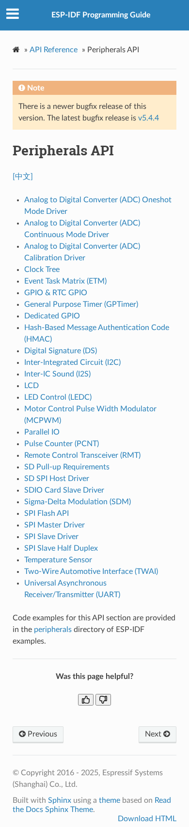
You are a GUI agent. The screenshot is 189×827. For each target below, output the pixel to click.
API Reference (54, 50)
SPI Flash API (46, 513)
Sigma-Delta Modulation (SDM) (77, 502)
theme (109, 800)
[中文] (23, 176)
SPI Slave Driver (51, 537)
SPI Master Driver (54, 525)
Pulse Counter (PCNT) (61, 444)
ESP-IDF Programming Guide (101, 15)
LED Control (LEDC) (58, 397)
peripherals (53, 629)
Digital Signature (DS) (60, 351)
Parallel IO (42, 432)
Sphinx (59, 800)
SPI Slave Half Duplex (61, 548)
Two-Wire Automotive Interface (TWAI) (91, 571)
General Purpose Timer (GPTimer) (81, 304)
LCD (31, 386)
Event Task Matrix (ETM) (65, 281)
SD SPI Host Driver (56, 478)
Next (154, 734)
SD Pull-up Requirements (67, 467)
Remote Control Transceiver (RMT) (82, 455)
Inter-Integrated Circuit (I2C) (72, 362)
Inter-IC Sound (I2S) (57, 374)
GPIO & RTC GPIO (55, 293)
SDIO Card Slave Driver (64, 490)
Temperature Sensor (58, 560)
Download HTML (147, 819)
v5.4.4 (148, 118)
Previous (41, 734)
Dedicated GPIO (52, 316)
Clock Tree (42, 269)
